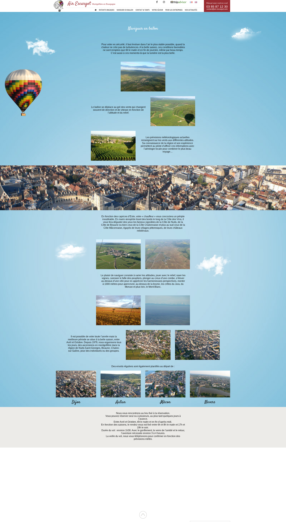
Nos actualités (191, 10)
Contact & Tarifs (143, 10)
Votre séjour (157, 10)
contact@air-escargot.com (217, 9)
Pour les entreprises (173, 10)
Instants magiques (106, 10)
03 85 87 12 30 (217, 6)
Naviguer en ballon (125, 10)
